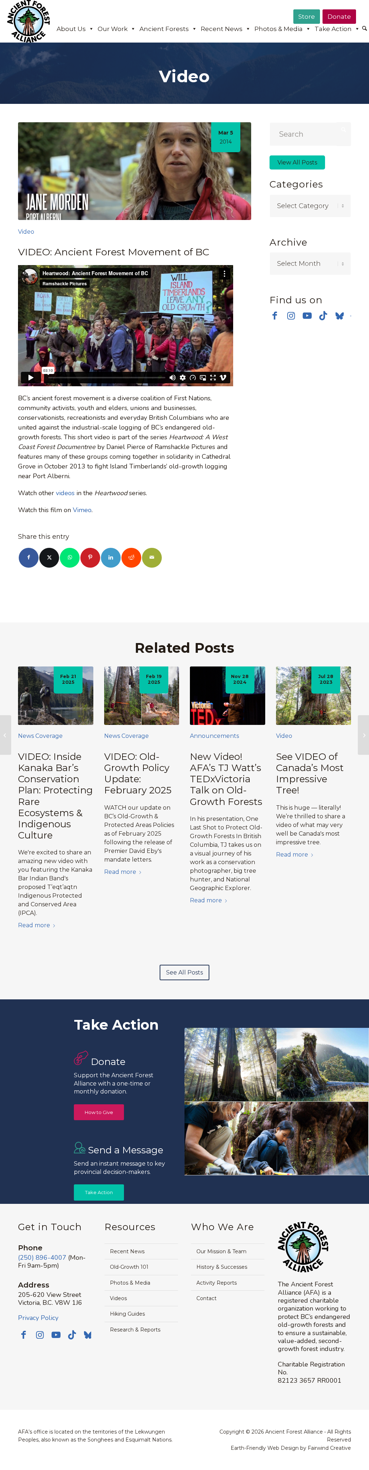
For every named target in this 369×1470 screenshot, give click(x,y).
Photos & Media (278, 28)
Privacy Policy (38, 1317)
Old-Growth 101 (129, 1267)
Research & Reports (135, 1329)
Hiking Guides (127, 1314)
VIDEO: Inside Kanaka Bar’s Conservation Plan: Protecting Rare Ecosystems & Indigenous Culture (55, 796)
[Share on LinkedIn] (111, 558)
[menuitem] (364, 29)
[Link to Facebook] (275, 315)
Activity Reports (216, 1283)
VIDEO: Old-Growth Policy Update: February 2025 (138, 773)
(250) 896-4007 (42, 1257)
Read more (34, 925)
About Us (71, 28)
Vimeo (82, 510)
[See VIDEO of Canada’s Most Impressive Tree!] (313, 695)
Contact (206, 1298)
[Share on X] (49, 558)
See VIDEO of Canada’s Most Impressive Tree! (310, 773)
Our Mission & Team (221, 1251)
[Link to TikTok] (323, 315)
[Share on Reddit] (131, 558)
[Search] (364, 29)
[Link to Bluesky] (339, 316)
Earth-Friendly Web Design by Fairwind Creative (291, 1448)
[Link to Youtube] (307, 315)
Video (26, 231)
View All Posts (297, 162)
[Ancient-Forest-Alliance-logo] (28, 21)
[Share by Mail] (152, 558)
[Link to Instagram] (291, 315)
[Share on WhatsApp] (70, 558)
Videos (118, 1298)
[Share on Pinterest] (90, 558)
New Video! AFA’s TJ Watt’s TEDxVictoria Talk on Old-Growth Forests (226, 779)
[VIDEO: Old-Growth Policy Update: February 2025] (141, 695)
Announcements (214, 735)
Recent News (222, 28)
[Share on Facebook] (29, 558)
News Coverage (40, 735)
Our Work (113, 28)
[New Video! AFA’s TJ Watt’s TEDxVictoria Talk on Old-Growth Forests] (227, 695)
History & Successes (221, 1267)
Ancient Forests (164, 28)
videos (65, 493)
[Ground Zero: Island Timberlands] (5, 735)
